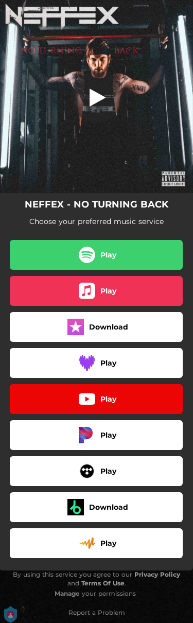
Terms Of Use (103, 583)
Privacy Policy (157, 574)
